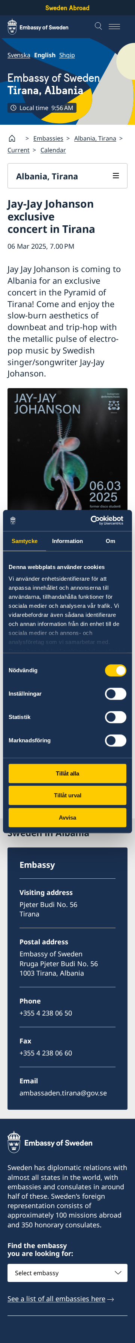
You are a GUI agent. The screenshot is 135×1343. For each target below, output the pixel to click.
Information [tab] (67, 541)
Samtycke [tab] (25, 541)
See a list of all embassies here (56, 1298)
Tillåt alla (67, 773)
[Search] (99, 26)
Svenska (19, 55)
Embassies (48, 138)
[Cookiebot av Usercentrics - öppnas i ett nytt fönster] (95, 520)
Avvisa (67, 817)
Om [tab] (110, 541)
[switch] (115, 694)
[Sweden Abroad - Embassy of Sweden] (45, 26)
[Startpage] (15, 138)
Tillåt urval (67, 795)
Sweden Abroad (67, 7)
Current (19, 150)
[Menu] (118, 26)
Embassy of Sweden (54, 84)
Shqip (67, 55)
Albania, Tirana (95, 138)
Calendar (53, 150)
